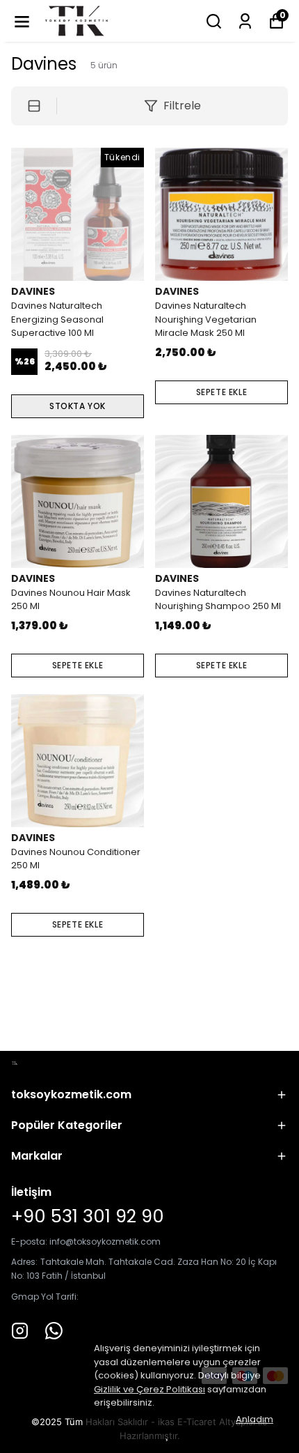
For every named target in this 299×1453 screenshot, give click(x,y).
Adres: (24, 1262)
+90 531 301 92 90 (87, 1216)
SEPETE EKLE (222, 392)
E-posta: (30, 1241)
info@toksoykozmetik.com (105, 1241)
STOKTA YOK (77, 406)
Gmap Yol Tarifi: (45, 1296)
